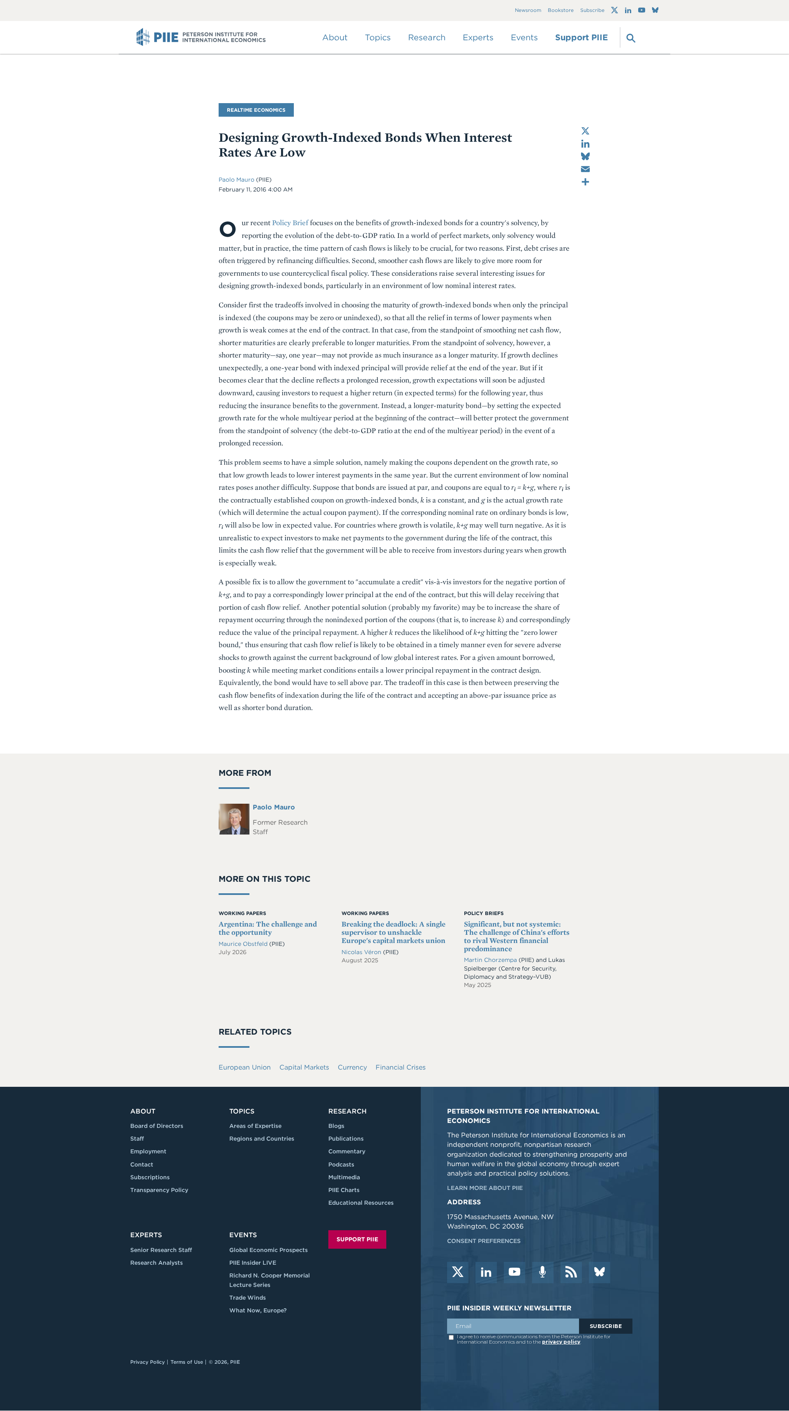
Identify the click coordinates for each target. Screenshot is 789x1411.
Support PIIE (581, 37)
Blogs (336, 1126)
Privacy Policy (147, 1362)
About (142, 1111)
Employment (148, 1151)
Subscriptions (150, 1177)
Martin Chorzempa (490, 960)
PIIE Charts (344, 1190)
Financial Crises (401, 1067)
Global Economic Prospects (268, 1250)
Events (524, 37)
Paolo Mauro (237, 179)
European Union (245, 1067)
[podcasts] (543, 1272)
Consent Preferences (484, 1241)
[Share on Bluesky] (585, 156)
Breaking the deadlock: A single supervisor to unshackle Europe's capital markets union (393, 932)
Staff (137, 1138)
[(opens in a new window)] (614, 10)
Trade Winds (247, 1297)
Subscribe (592, 10)
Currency (352, 1067)
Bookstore (561, 10)
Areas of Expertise (255, 1126)
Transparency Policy (159, 1190)
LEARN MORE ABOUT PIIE (485, 1188)
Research (347, 1111)
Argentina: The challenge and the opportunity (268, 928)
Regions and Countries (261, 1138)
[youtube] (514, 1272)
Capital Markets (304, 1067)
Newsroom (528, 10)
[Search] (630, 37)
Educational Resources (361, 1202)
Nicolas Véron (362, 952)
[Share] (585, 181)
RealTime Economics (256, 110)
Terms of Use (187, 1362)
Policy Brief (290, 222)
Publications (346, 1138)
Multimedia (344, 1177)
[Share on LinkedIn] (585, 143)
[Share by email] (585, 169)
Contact (141, 1164)
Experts (146, 1235)
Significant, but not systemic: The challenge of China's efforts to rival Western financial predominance (517, 936)
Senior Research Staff (161, 1250)
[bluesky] (599, 1272)
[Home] (201, 37)
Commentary (346, 1151)
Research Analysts (156, 1262)
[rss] (571, 1272)
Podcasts (341, 1164)
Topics (241, 1111)
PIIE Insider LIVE (252, 1262)
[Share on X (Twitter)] (585, 130)
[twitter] (457, 1272)
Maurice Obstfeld (244, 944)
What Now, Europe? (258, 1310)
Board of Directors (156, 1126)
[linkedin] (486, 1272)
